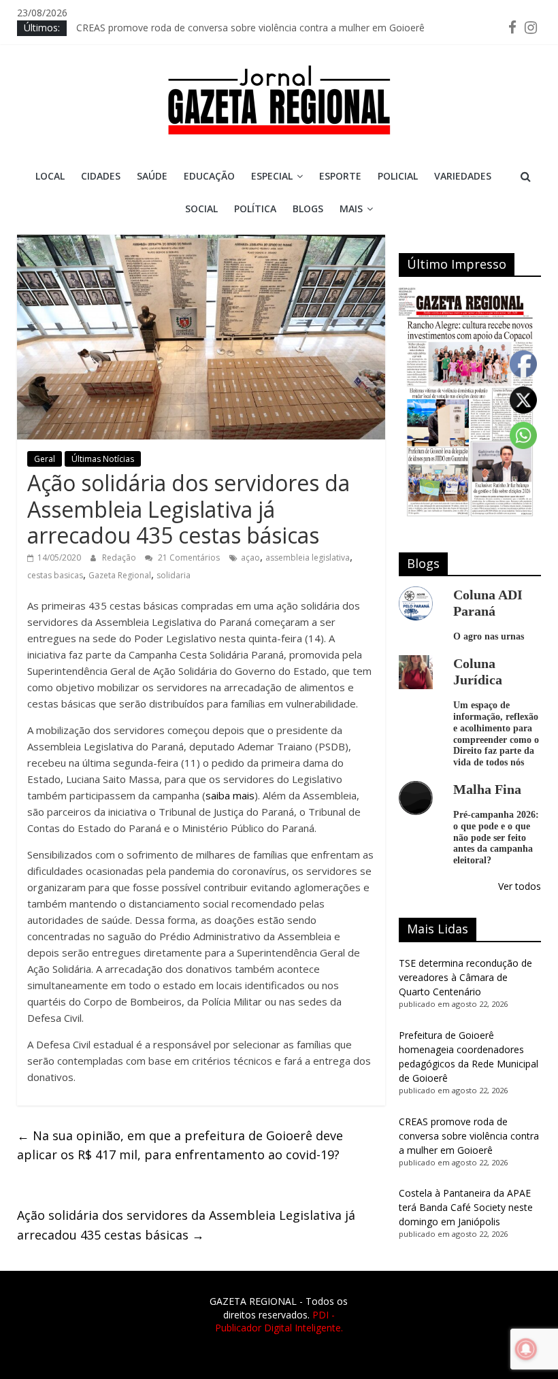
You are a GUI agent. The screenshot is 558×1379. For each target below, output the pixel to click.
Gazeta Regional (119, 575)
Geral (44, 459)
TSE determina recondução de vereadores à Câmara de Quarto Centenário (465, 977)
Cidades (100, 175)
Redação (120, 557)
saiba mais (230, 795)
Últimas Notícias (102, 459)
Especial (272, 175)
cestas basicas (55, 575)
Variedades (462, 175)
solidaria (174, 575)
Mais (351, 208)
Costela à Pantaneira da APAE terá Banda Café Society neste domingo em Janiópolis (466, 1207)
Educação (209, 175)
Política (255, 208)
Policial (398, 175)
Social (201, 208)
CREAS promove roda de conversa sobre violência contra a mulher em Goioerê (250, 27)
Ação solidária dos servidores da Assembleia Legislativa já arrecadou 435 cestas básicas (186, 1225)
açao (250, 557)
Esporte (340, 175)
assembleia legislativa (307, 557)
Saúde (152, 175)
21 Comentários (188, 557)
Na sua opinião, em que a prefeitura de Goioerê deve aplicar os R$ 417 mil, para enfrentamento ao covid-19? (180, 1145)
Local (50, 175)
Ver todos (519, 886)
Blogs (308, 208)
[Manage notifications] (526, 1349)
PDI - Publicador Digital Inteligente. (279, 1321)
